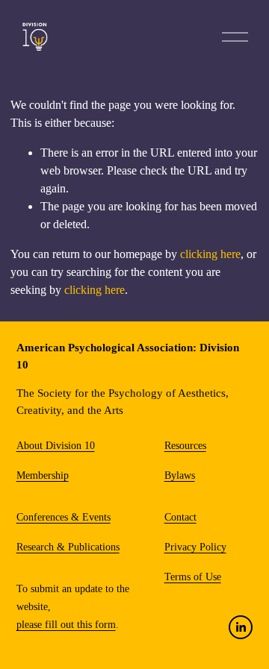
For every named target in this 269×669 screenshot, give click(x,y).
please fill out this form (66, 624)
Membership (42, 475)
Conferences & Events (63, 517)
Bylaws (179, 475)
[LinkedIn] (241, 627)
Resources (185, 445)
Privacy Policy (195, 547)
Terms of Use (192, 576)
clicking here (210, 254)
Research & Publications (68, 547)
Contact (180, 517)
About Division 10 (55, 445)
